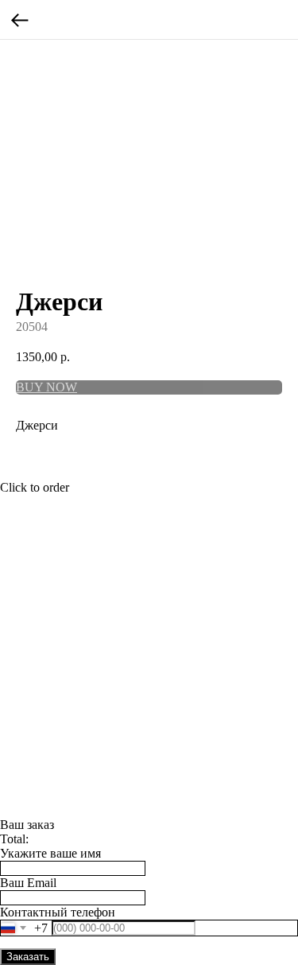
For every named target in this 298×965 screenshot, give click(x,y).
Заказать (27, 957)
